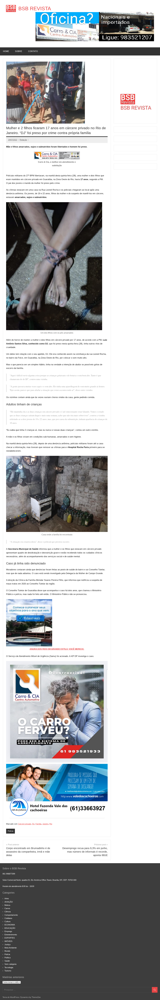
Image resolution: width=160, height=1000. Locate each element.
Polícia (10, 831)
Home (6, 51)
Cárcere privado (24, 824)
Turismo (7, 971)
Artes (6, 898)
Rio (50, 824)
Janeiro (45, 824)
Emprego (8, 931)
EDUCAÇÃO (9, 928)
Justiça (7, 944)
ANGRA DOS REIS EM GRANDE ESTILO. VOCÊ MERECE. (57, 649)
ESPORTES (9, 938)
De (33, 824)
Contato (33, 51)
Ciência (7, 912)
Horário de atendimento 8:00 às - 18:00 (18, 886)
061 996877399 (8, 874)
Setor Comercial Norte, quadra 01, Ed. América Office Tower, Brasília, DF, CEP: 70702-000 (39, 880)
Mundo (7, 951)
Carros (7, 908)
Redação (23, 140)
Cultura (7, 921)
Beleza (7, 905)
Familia (38, 824)
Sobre (18, 51)
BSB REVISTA (34, 8)
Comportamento (11, 915)
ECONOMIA (9, 925)
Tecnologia (8, 967)
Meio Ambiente (10, 948)
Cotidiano (8, 918)
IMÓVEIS (8, 941)
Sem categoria (10, 964)
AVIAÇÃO (8, 902)
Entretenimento (10, 935)
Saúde (7, 961)
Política (7, 958)
